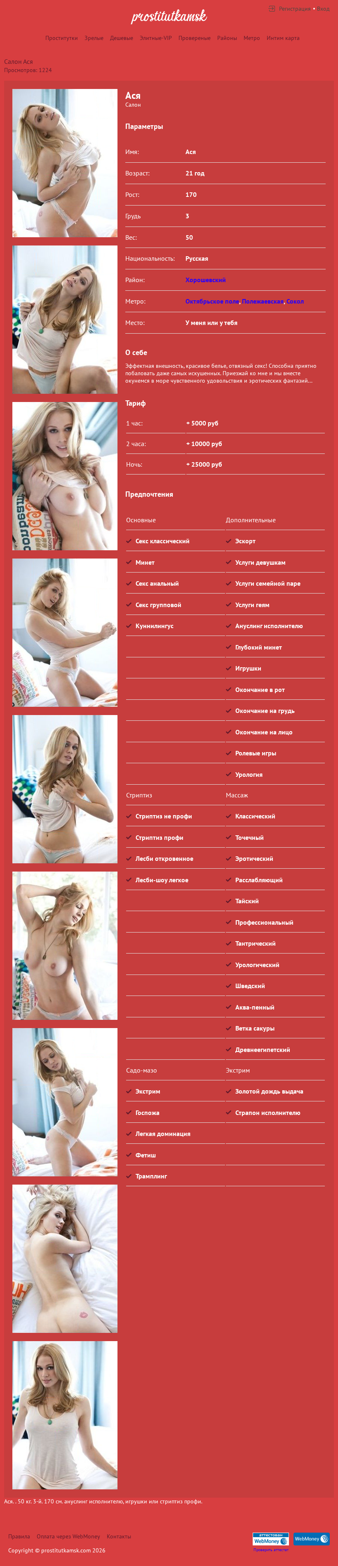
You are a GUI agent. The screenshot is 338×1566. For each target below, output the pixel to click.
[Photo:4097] (64, 319)
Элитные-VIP (156, 38)
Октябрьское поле (212, 301)
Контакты (119, 1536)
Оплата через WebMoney (68, 1536)
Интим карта (283, 38)
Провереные (194, 38)
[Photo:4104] (64, 1259)
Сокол (295, 301)
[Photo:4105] (64, 1415)
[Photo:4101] (64, 789)
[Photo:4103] (64, 1102)
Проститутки (61, 38)
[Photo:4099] (64, 476)
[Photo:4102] (64, 946)
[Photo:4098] (64, 163)
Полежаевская (263, 301)
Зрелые (93, 38)
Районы (227, 38)
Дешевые (121, 38)
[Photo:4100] (64, 633)
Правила (19, 1536)
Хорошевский (205, 280)
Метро (252, 38)
